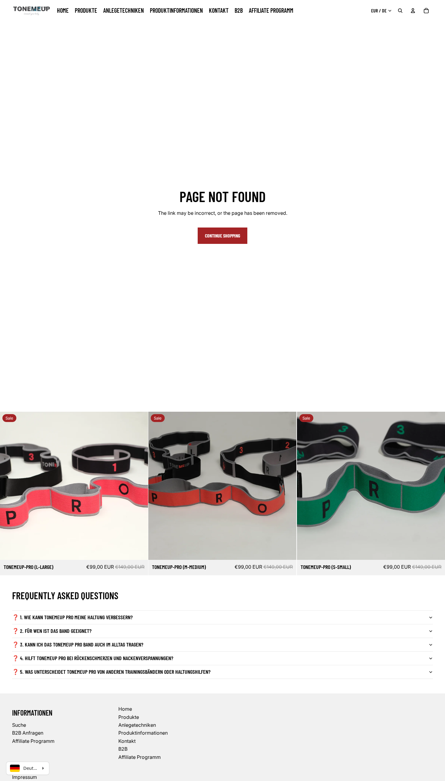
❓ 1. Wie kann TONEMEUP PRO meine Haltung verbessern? (72, 617)
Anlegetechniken (137, 725)
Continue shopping (222, 235)
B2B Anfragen (27, 733)
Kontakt (127, 741)
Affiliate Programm (33, 741)
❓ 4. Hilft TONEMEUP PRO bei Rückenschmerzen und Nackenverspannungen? (92, 658)
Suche (19, 725)
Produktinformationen (143, 733)
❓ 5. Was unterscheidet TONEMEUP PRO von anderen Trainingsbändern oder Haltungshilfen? (111, 671)
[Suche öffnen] (400, 10)
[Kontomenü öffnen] (413, 10)
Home (125, 709)
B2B (122, 749)
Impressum (24, 777)
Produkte (128, 717)
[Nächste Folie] (139, 486)
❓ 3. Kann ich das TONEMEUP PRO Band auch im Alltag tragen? (77, 644)
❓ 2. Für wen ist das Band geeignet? (51, 630)
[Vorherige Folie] (9, 486)
